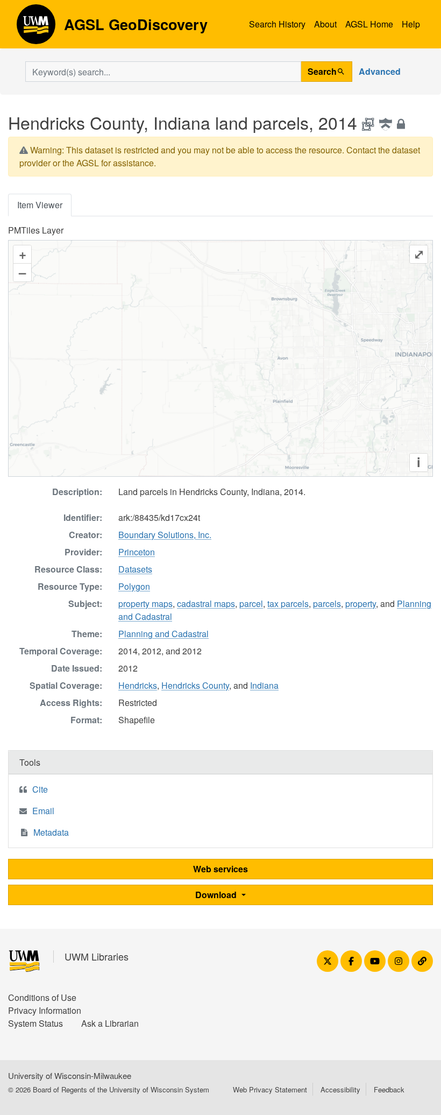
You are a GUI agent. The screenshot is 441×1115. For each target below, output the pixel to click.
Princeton (136, 552)
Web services (220, 869)
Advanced (380, 71)
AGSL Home (369, 24)
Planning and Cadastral (163, 633)
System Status (35, 1023)
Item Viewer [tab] (39, 205)
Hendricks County (195, 685)
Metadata (51, 832)
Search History (277, 24)
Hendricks (137, 685)
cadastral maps (206, 603)
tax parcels (288, 603)
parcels (327, 603)
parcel (251, 603)
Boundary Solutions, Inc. (164, 534)
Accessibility (340, 1089)
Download (217, 894)
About (325, 24)
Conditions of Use (42, 997)
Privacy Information (44, 1010)
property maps (145, 603)
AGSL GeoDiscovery (36, 28)
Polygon (134, 586)
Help (411, 24)
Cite (40, 789)
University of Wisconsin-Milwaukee (69, 1075)
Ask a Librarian (110, 1023)
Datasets (135, 569)
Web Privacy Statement (270, 1089)
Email (43, 811)
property (360, 603)
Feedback (389, 1089)
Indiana (264, 685)
